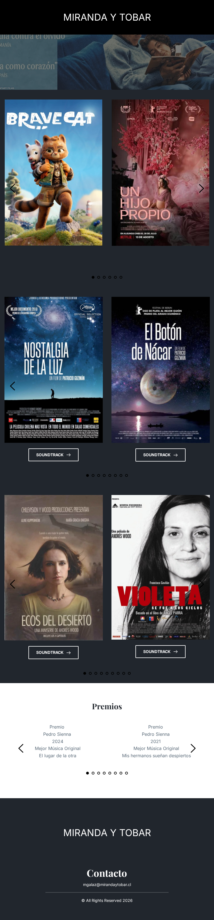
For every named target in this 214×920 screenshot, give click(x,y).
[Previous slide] (12, 188)
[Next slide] (201, 188)
